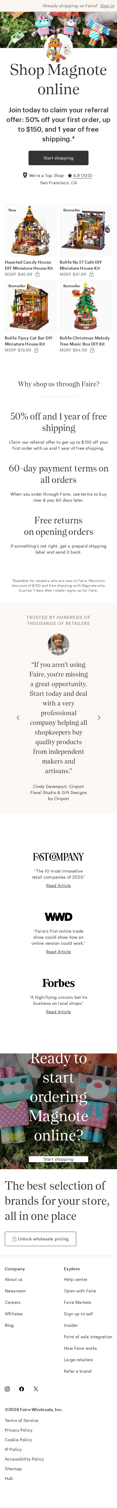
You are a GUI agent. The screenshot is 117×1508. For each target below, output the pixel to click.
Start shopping (59, 157)
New (12, 210)
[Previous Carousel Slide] (18, 717)
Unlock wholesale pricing (43, 1238)
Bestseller (72, 210)
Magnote (89, 585)
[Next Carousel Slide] (99, 717)
